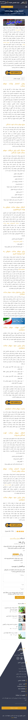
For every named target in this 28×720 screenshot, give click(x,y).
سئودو (12, 717)
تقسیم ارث (18, 30)
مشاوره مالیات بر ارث (22, 668)
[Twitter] (21, 658)
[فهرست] (26, 6)
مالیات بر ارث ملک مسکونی (21, 674)
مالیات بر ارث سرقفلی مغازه (21, 676)
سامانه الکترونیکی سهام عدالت (11, 223)
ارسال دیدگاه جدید (15, 538)
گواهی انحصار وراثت (17, 241)
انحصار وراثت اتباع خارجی (11, 616)
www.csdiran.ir (21, 269)
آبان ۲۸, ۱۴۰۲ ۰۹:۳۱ (15, 556)
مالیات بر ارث (8, 485)
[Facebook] (25, 658)
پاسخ (24, 550)
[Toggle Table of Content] (22, 79)
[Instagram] (18, 658)
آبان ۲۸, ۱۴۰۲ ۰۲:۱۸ (17, 544)
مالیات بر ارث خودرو (22, 671)
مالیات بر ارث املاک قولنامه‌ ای (10, 633)
